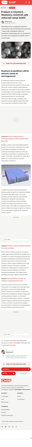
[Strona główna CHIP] (12, 2)
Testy (2, 399)
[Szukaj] (26, 2)
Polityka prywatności (7, 415)
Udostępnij (6, 369)
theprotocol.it (4, 423)
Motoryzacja (4, 402)
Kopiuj (24, 373)
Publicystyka (20, 399)
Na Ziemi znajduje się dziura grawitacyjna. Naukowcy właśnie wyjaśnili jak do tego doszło (15, 139)
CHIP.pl (7, 421)
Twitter (5, 373)
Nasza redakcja (5, 409)
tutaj (25, 103)
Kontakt (3, 412)
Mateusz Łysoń (8, 21)
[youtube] (3, 356)
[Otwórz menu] (29, 2)
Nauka (12, 7)
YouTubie (12, 345)
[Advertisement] (16, 228)
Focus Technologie (15, 343)
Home (4, 7)
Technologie (4, 396)
